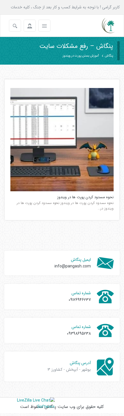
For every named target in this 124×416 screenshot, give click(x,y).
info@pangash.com (73, 266)
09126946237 (80, 300)
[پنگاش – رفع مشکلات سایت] (103, 25)
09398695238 (79, 333)
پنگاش (109, 55)
